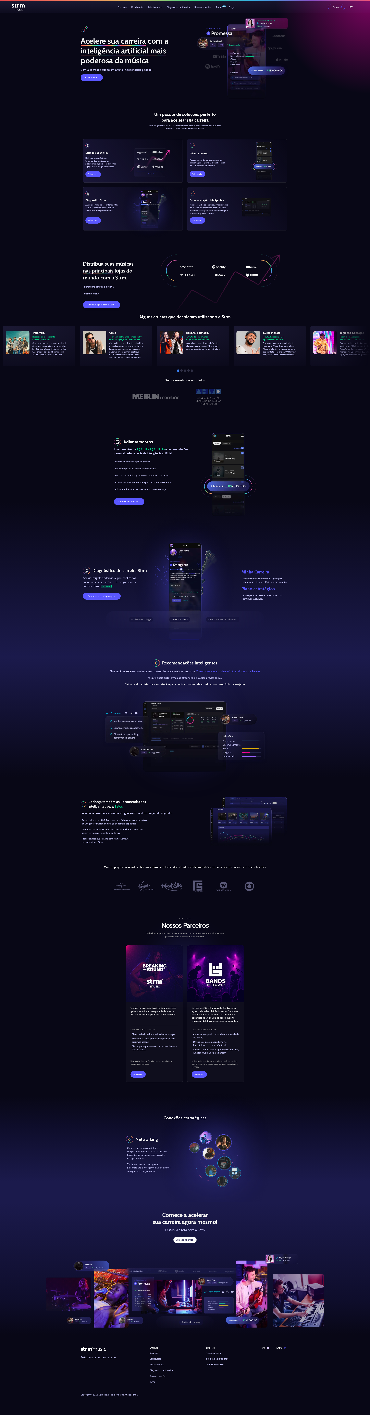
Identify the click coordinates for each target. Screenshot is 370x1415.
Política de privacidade (217, 1358)
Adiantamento (155, 7)
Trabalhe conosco (215, 1364)
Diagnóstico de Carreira (178, 7)
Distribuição (137, 7)
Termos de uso (213, 1353)
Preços (232, 7)
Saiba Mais (137, 1074)
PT (351, 7)
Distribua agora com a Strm (101, 304)
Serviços (122, 7)
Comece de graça (184, 1239)
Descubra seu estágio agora (101, 596)
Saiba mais (92, 174)
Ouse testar (91, 77)
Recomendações (202, 7)
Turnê (219, 7)
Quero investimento (128, 501)
